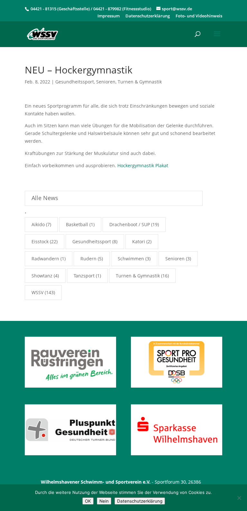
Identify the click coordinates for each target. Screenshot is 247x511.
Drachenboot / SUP (129, 224)
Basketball (77, 224)
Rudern (88, 258)
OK (88, 501)
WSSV (37, 292)
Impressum (108, 16)
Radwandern (45, 258)
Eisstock (40, 241)
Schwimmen (131, 258)
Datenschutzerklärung (147, 16)
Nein (104, 501)
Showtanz (42, 276)
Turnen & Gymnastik (140, 82)
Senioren (105, 82)
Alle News (45, 198)
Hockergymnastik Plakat (142, 165)
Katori (138, 241)
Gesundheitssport (74, 82)
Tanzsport (84, 276)
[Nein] (239, 498)
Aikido (38, 224)
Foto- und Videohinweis (199, 16)
